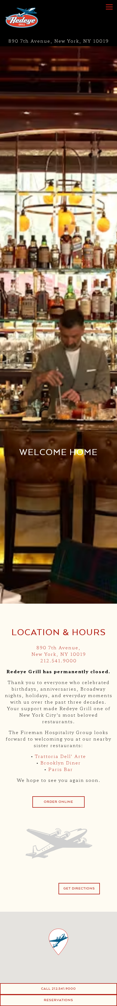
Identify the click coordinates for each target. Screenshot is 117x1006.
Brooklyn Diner (60, 762)
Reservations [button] (58, 1000)
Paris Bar (60, 769)
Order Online (58, 802)
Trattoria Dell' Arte (60, 756)
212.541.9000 (58, 660)
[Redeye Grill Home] (31, 17)
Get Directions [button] (79, 888)
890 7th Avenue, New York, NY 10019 (58, 650)
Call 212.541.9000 (58, 989)
